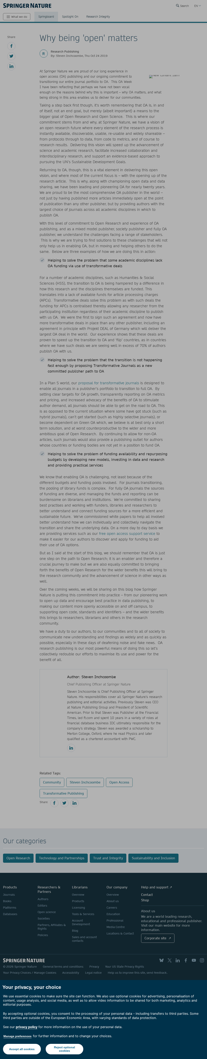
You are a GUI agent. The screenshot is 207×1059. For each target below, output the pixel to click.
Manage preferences (17, 1036)
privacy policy (26, 1027)
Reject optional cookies (64, 1049)
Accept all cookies (22, 1049)
